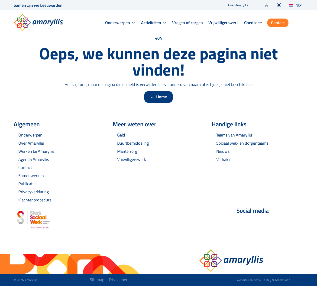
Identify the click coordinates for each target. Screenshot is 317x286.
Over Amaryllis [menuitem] (238, 5)
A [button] (266, 5)
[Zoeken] (299, 23)
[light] (279, 5)
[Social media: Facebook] (242, 223)
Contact (278, 22)
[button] (263, 5)
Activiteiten (151, 22)
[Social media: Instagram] (268, 223)
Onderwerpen (117, 22)
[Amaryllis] (38, 22)
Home (158, 97)
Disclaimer (118, 279)
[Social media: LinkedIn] (255, 223)
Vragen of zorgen (187, 22)
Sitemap (97, 279)
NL (298, 5)
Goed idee (253, 22)
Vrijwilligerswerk (223, 22)
